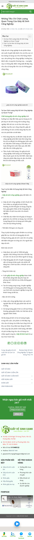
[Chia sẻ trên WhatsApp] (8, 343)
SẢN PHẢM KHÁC (7, 386)
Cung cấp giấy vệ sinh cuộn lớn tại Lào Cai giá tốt (8, 352)
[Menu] (2, 6)
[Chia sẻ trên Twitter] (15, 343)
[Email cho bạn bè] (18, 343)
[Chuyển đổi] (32, 376)
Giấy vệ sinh (5, 369)
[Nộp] (30, 11)
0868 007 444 (13, 451)
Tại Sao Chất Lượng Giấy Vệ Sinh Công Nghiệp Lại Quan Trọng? (16, 40)
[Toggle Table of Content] (29, 36)
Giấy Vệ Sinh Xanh (28, 29)
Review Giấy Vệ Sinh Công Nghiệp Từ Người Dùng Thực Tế (25, 352)
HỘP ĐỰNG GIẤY (7, 379)
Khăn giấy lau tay (8, 484)
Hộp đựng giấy (8, 481)
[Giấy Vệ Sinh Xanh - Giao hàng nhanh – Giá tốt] (17, 6)
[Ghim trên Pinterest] (21, 343)
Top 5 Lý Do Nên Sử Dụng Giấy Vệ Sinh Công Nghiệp (16, 44)
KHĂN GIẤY (5, 383)
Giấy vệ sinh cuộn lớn (9, 372)
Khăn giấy (6, 478)
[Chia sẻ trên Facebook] (12, 343)
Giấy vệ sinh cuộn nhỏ (9, 376)
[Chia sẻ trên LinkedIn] (25, 343)
